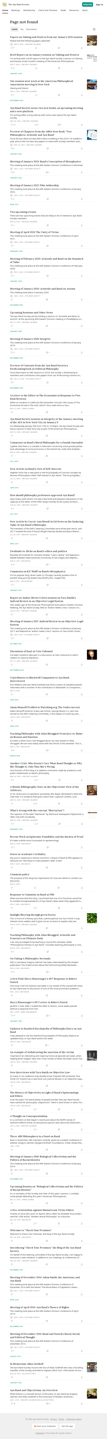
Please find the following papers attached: (30, 40)
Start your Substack (46, 1426)
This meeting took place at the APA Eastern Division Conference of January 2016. (45, 1165)
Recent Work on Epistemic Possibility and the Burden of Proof (46, 836)
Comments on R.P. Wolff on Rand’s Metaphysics (37, 571)
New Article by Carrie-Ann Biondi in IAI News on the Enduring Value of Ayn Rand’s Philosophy (46, 523)
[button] (5, 10)
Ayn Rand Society (32, 169)
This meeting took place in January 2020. (29, 292)
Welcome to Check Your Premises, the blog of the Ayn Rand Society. (42, 1233)
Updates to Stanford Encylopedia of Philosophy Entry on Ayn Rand (46, 1030)
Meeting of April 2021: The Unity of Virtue (34, 232)
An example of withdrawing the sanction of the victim (42, 1052)
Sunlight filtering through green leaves (33, 914)
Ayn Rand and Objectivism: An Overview (34, 1390)
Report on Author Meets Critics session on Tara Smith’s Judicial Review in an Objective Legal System (43, 599)
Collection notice (74, 1419)
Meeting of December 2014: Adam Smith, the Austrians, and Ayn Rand (45, 1279)
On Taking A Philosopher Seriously (30, 958)
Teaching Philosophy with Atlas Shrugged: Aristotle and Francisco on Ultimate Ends (42, 936)
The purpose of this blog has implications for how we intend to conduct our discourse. (46, 879)
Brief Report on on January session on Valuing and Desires (44, 54)
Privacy (53, 1419)
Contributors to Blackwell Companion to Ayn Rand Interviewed (39, 679)
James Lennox (28, 409)
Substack (40, 1433)
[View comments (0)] (36, 48)
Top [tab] (21, 29)
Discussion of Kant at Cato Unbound (31, 651)
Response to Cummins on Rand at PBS (32, 894)
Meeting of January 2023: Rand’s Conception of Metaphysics (45, 161)
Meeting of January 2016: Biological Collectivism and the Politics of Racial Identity (43, 1158)
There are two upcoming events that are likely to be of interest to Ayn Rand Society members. (46, 217)
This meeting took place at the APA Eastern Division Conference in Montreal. (46, 165)
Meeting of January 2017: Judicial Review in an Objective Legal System (46, 623)
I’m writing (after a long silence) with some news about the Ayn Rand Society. (43, 116)
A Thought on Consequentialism (28, 1116)
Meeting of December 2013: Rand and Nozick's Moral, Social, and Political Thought (45, 1335)
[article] (53, 42)
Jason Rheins (26, 581)
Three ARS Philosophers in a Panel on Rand (35, 1136)
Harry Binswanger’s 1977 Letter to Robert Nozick (39, 1002)
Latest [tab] (14, 29)
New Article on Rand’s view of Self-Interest (35, 468)
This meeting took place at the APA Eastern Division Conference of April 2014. (44, 1312)
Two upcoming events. (23, 211)
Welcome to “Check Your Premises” (31, 1230)
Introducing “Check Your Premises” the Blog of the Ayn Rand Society (45, 1249)
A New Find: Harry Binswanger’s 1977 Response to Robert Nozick (43, 980)
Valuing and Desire (19, 88)
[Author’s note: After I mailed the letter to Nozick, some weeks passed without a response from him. (43, 1007)
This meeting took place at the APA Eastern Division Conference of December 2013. (41, 1342)
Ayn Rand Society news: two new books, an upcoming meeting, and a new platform (46, 109)
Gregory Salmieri (33, 44)
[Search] (94, 29)
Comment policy (19, 874)
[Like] (12, 299)
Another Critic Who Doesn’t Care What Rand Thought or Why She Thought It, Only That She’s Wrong (46, 765)
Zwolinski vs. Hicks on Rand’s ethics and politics (38, 551)
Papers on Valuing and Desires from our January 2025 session (46, 37)
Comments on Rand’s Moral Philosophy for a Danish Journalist (46, 442)
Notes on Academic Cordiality (28, 854)
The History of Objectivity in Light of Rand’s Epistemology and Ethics (44, 1094)
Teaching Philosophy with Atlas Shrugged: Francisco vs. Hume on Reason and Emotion (46, 735)
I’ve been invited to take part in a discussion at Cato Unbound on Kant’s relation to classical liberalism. (44, 656)
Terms (61, 1419)
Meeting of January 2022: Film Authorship (34, 185)
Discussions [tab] (31, 29)
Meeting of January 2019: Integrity (30, 338)
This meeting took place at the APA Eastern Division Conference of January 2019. (45, 344)
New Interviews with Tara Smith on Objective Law (40, 1072)
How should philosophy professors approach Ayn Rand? (42, 495)
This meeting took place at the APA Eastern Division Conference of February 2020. (46, 267)
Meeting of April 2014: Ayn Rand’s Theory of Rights (39, 1307)
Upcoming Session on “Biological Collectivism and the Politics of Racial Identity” (46, 1188)
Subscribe (87, 4)
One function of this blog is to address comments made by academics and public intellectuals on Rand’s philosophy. (45, 771)
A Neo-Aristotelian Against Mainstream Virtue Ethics (42, 1210)
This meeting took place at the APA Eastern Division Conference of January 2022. (45, 190)
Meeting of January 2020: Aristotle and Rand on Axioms (42, 288)
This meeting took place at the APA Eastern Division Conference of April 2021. (44, 237)
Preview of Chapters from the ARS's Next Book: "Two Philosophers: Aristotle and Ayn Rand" (41, 133)
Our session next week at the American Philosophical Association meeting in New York (41, 83)
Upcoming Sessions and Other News (31, 312)
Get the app (67, 1426)
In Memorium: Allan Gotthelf (26, 1363)
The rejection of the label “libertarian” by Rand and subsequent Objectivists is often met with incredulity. (47, 815)
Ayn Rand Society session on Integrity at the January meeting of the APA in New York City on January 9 (46, 420)
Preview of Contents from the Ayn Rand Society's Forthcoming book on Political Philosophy (39, 367)
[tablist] (24, 29)
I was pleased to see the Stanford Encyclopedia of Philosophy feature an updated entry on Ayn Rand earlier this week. (44, 1037)
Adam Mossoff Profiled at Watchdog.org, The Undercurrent (45, 707)
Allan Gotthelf (29, 1374)
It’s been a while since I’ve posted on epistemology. (34, 840)
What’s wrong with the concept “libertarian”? (37, 810)
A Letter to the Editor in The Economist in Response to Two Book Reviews (45, 397)
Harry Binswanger (28, 1012)
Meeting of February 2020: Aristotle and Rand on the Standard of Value (46, 260)
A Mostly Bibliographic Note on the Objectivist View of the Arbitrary (44, 788)
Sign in (99, 4)
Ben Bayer (26, 561)
